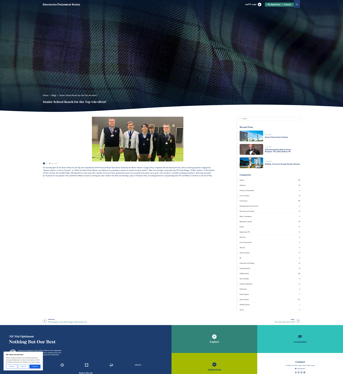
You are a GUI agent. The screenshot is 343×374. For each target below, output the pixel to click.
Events (270, 227)
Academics (300, 342)
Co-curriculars (270, 195)
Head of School (270, 252)
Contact (300, 362)
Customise (11, 366)
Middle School (270, 273)
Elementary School (270, 221)
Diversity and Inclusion (270, 211)
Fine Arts (270, 237)
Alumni (270, 180)
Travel (270, 310)
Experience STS (270, 232)
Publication (270, 289)
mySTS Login (250, 4)
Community (270, 201)
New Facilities (270, 278)
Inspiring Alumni (270, 268)
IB (270, 258)
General (270, 247)
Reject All (23, 366)
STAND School (270, 304)
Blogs (54, 95)
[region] (23, 361)
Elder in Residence (270, 216)
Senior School (270, 299)
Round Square (270, 294)
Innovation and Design (270, 263)
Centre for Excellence (270, 190)
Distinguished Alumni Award (270, 206)
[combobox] (270, 118)
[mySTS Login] (259, 4)
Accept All (35, 366)
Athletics (270, 185)
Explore (214, 342)
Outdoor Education (270, 284)
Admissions (214, 369)
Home (45, 95)
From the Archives (270, 242)
